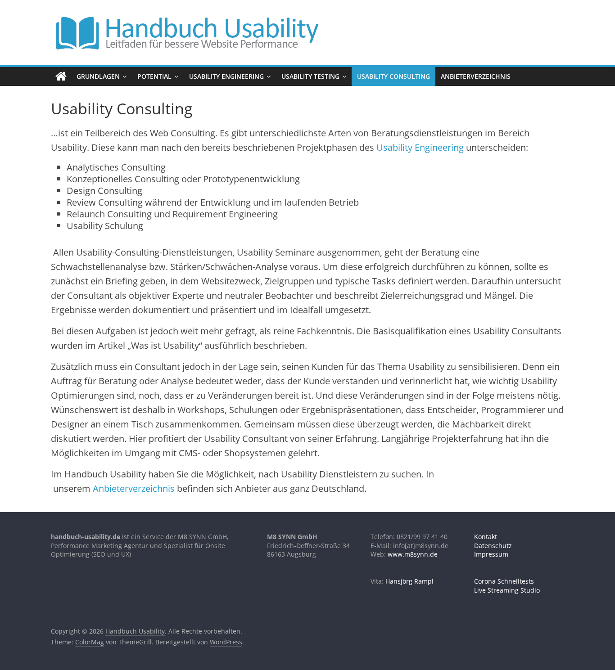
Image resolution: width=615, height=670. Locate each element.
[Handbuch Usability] (61, 76)
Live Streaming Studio (507, 590)
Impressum (491, 554)
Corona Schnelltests (504, 581)
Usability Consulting (393, 76)
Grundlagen (98, 76)
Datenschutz (493, 545)
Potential (154, 76)
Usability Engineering (226, 76)
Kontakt (485, 536)
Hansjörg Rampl (409, 581)
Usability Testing (310, 76)
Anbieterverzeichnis (476, 76)
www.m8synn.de (413, 554)
